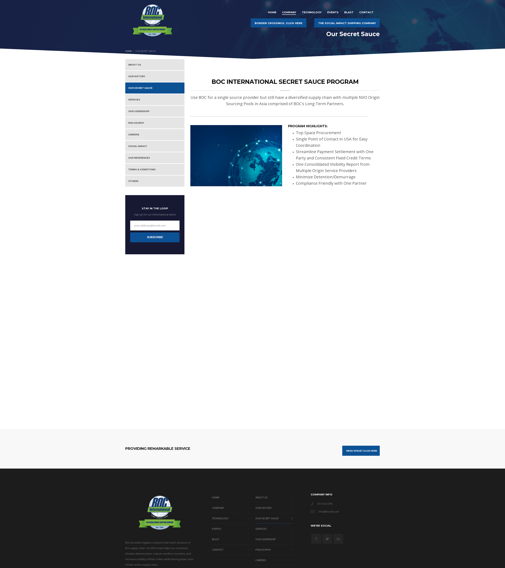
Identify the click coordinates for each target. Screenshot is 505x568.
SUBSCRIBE (155, 237)
